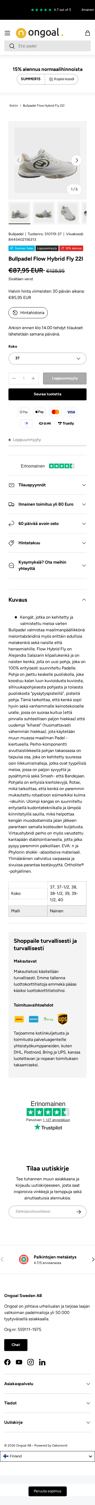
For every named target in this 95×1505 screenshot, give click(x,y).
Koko (12, 346)
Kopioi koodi (64, 79)
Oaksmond (59, 1445)
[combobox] (47, 45)
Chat (16, 1345)
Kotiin (14, 105)
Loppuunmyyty (65, 378)
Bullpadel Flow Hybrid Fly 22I (43, 105)
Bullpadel (15, 234)
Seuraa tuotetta (47, 394)
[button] (87, 33)
